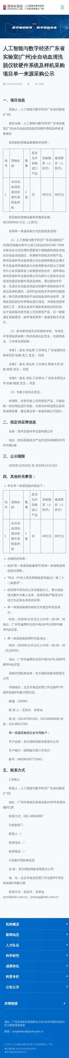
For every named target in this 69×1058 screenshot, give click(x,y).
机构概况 (12, 924)
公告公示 (12, 987)
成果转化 (12, 966)
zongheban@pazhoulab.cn (27, 1031)
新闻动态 (12, 935)
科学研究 (12, 956)
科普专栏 (12, 976)
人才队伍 (12, 945)
